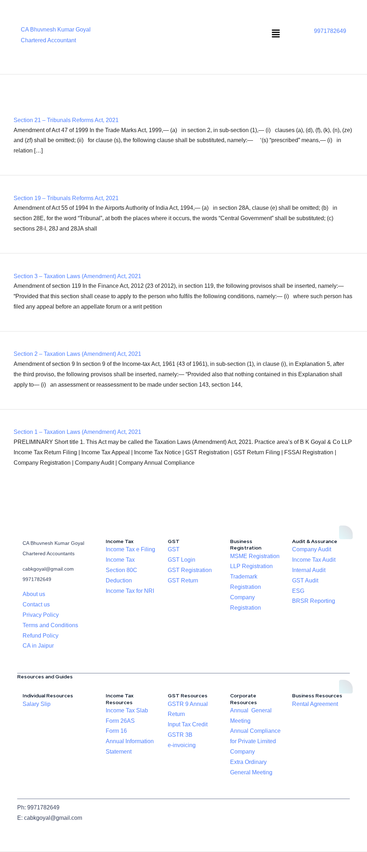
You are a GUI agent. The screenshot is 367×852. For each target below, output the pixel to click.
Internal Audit (308, 570)
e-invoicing (182, 745)
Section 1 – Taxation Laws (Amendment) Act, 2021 (77, 432)
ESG (298, 591)
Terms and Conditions (50, 625)
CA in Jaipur (38, 646)
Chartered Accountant (48, 40)
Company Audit (311, 549)
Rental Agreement (315, 704)
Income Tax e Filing (130, 549)
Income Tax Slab (127, 710)
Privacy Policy (41, 615)
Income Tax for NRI (130, 591)
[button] (276, 34)
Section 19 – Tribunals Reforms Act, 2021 (66, 198)
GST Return (183, 580)
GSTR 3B (180, 735)
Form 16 (116, 731)
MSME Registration (255, 556)
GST (174, 549)
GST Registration (190, 570)
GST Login (181, 560)
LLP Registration (251, 566)
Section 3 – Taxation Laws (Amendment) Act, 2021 (77, 276)
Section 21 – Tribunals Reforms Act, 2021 (66, 120)
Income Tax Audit (313, 560)
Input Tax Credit (188, 724)
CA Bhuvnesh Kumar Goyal (56, 29)
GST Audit (305, 580)
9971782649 (330, 31)
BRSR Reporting (313, 601)
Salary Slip (37, 704)
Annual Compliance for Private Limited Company (255, 741)
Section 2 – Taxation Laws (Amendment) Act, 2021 (77, 354)
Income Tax (120, 560)
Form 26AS (120, 721)
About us (34, 594)
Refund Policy (40, 636)
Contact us (36, 604)
